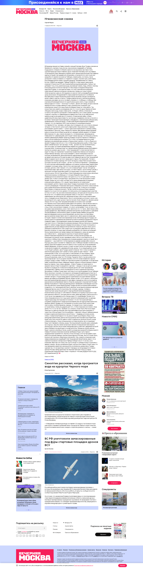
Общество (20, 449)
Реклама (65, 549)
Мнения (106, 396)
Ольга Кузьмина (111, 419)
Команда (104, 549)
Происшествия (21, 433)
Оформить (103, 534)
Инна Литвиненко (111, 405)
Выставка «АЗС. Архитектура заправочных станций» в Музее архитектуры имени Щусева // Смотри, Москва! (106, 266)
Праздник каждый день (25, 486)
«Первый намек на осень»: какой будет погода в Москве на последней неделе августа (28, 423)
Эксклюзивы (108, 274)
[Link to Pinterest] (43, 535)
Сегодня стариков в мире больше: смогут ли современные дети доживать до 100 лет (114, 290)
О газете (59, 549)
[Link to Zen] (27, 535)
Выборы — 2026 (82, 13)
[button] (19, 491)
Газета (49, 9)
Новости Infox (24, 458)
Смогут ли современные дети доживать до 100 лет (114, 279)
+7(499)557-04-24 (80, 556)
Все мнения (114, 428)
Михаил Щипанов (111, 399)
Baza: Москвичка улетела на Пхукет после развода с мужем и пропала (27, 430)
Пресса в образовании (72, 9)
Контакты (110, 549)
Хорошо (122, 565)
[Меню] (125, 11)
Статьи (55, 526)
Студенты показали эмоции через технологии (116, 459)
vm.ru (86, 555)
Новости (41, 11)
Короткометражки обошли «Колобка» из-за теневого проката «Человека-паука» (28, 445)
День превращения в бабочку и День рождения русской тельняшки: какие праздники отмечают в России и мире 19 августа (27, 504)
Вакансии (98, 549)
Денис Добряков (111, 412)
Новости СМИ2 (49, 359)
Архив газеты (69, 526)
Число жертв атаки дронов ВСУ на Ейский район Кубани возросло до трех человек (27, 437)
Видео (52, 11)
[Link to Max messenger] (17, 535)
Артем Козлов (49, 449)
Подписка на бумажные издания (77, 549)
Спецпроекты (59, 11)
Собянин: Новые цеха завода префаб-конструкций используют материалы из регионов (28, 392)
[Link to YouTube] (30, 535)
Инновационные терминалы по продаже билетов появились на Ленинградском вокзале (26, 415)
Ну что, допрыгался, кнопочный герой (116, 401)
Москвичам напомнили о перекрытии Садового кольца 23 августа (28, 399)
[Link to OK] (24, 535)
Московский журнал (59, 9)
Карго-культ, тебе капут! (113, 407)
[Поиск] (116, 11)
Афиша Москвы (54, 13)
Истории (106, 260)
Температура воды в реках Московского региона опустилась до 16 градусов (28, 407)
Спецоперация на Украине (55, 452)
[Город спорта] (111, 11)
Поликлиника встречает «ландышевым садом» (110, 453)
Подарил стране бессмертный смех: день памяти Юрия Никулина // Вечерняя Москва (115, 266)
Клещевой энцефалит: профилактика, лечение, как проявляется (114, 328)
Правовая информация (120, 549)
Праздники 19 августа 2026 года (28, 491)
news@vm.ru (120, 556)
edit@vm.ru (96, 556)
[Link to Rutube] (40, 535)
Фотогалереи (57, 532)
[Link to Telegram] (33, 535)
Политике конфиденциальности (83, 565)
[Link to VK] (20, 535)
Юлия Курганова (50, 370)
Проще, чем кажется (110, 323)
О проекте (114, 483)
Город (19, 396)
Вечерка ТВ (42, 9)
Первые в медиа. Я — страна (68, 13)
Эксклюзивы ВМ (43, 13)
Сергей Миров (49, 22)
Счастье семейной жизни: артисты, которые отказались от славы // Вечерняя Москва (123, 266)
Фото (47, 11)
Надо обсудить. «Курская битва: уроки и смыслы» (114, 307)
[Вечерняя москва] (35, 556)
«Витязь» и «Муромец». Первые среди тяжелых (117, 467)
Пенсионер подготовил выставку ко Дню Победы (116, 475)
